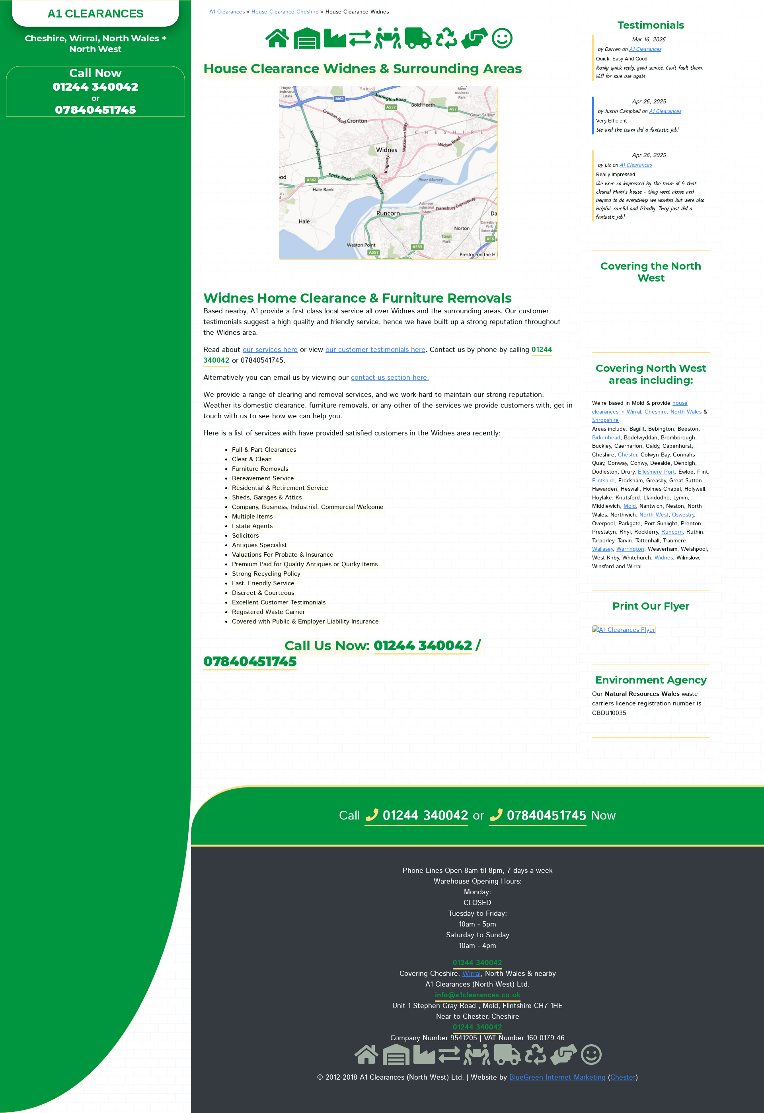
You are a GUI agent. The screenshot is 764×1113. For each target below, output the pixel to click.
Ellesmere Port (656, 472)
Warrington (630, 549)
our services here (270, 350)
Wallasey (602, 549)
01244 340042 (95, 87)
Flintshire (603, 481)
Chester (627, 455)
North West (653, 515)
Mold (630, 506)
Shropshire (605, 420)
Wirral (471, 974)
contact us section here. (390, 378)
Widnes (664, 558)
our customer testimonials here (375, 350)
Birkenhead (606, 438)
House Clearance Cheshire (285, 12)
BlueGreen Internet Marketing (557, 1077)
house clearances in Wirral (640, 407)
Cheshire (656, 412)
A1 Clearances (227, 12)
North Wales (686, 412)
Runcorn (672, 532)
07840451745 (95, 110)
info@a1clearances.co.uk (477, 995)
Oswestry (683, 515)
